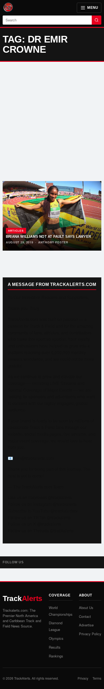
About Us (86, 607)
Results (55, 647)
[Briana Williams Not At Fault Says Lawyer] (52, 216)
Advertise (86, 624)
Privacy (83, 678)
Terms (97, 678)
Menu (92, 8)
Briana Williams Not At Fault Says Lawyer (48, 237)
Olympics (56, 638)
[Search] (96, 20)
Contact (85, 616)
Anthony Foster (53, 242)
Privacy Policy (90, 633)
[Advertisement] (52, 121)
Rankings (56, 656)
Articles (16, 230)
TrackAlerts (22, 678)
